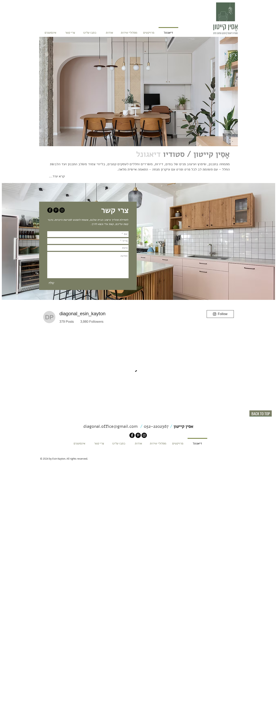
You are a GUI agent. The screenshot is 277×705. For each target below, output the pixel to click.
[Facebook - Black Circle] (50, 210)
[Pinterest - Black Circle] (56, 210)
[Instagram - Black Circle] (62, 210)
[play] (227, 40)
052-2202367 (156, 426)
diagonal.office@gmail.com (111, 426)
